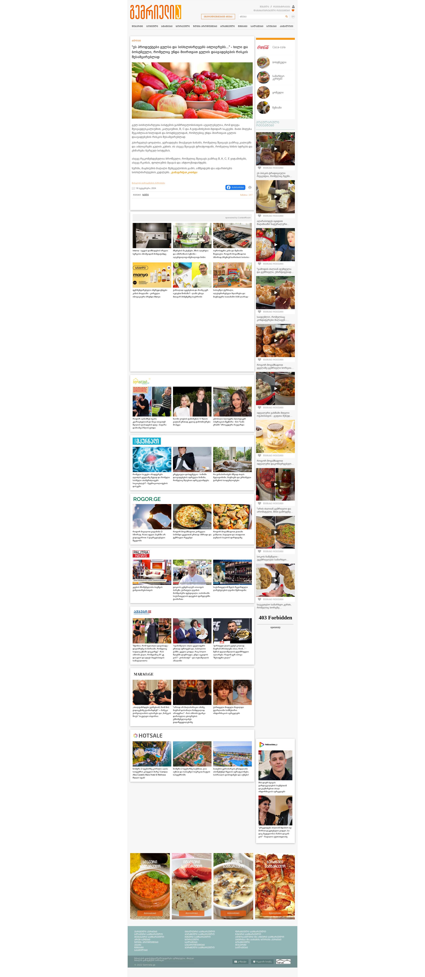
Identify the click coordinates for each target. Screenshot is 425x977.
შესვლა (264, 6)
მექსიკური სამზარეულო (149, 937)
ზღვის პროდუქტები (146, 942)
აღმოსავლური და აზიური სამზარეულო (259, 937)
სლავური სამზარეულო (148, 934)
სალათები (191, 942)
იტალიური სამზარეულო (200, 931)
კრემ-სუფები (142, 939)
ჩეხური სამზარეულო (248, 934)
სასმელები (141, 950)
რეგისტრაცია (281, 6)
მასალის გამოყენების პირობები (148, 183)
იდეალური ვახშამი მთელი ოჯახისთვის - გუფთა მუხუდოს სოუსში (275, 415)
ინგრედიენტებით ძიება (218, 16)
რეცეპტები (150, 913)
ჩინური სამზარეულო (198, 937)
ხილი (145, 195)
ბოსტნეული (242, 942)
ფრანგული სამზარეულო (250, 931)
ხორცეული (192, 939)
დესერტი (240, 945)
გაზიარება (238, 187)
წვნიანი (139, 947)
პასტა (137, 945)
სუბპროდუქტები (195, 945)
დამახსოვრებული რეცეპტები (272, 10)
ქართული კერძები (145, 931)
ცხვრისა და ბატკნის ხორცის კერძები (258, 939)
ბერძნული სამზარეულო (200, 934)
